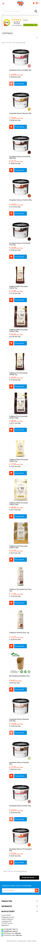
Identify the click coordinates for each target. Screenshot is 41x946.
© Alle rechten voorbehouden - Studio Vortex (21, 941)
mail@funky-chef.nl (10, 931)
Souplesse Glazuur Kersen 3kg (20, 806)
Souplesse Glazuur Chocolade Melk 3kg (19, 157)
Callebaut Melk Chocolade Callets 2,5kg (18, 330)
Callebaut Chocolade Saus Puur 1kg (20, 590)
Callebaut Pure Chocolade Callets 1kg (18, 373)
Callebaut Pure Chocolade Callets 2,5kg (18, 417)
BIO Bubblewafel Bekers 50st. (19, 676)
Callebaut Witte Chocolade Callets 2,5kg (18, 503)
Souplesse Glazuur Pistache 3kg (19, 763)
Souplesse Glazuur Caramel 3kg (20, 200)
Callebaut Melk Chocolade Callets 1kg (18, 287)
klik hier (19, 935)
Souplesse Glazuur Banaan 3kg (20, 113)
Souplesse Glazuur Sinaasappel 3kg (20, 849)
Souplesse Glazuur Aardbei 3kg (20, 70)
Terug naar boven (29, 877)
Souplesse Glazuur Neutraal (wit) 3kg (19, 720)
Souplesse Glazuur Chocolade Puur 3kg (19, 244)
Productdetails (19, 83)
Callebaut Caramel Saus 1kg (19, 633)
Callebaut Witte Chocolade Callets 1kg (18, 460)
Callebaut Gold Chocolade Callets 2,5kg (18, 547)
